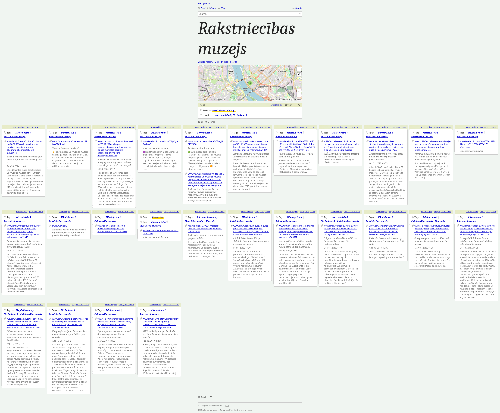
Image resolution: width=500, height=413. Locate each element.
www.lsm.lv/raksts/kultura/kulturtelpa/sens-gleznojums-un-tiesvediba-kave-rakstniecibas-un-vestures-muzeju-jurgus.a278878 (432, 230)
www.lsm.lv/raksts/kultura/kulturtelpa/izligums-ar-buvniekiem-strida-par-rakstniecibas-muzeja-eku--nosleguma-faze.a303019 (341, 230)
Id (202, 121)
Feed (203, 8)
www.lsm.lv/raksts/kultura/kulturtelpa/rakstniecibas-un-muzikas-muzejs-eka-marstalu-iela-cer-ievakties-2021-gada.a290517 (386, 230)
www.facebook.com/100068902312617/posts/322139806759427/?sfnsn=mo (477, 144)
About (223, 8)
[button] (299, 75)
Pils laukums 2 (240, 115)
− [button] (299, 95)
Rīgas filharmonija (194, 221)
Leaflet (274, 100)
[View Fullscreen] (299, 69)
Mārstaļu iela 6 (223, 115)
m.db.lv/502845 (59, 225)
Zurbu (222, 410)
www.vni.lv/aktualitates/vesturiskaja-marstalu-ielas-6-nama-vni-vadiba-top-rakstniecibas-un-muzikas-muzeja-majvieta (432, 145)
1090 (200, 121)
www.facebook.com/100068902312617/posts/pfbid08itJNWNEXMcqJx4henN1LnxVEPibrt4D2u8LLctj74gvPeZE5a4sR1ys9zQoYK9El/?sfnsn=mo (297, 145)
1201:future (204, 3)
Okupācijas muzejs (24, 310)
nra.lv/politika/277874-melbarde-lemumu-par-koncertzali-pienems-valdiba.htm (205, 228)
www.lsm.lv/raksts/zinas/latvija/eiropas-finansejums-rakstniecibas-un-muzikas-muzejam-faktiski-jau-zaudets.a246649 (70, 323)
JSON (227, 406)
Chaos (213, 8)
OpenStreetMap (286, 100)
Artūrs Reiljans (276, 105)
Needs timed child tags (224, 110)
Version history (205, 61)
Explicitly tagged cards (226, 61)
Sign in (298, 8)
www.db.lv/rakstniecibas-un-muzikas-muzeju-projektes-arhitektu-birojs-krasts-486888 (112, 228)
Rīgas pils (210, 221)
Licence (211, 121)
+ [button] (299, 91)
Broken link (158, 217)
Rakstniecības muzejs (14, 136)
